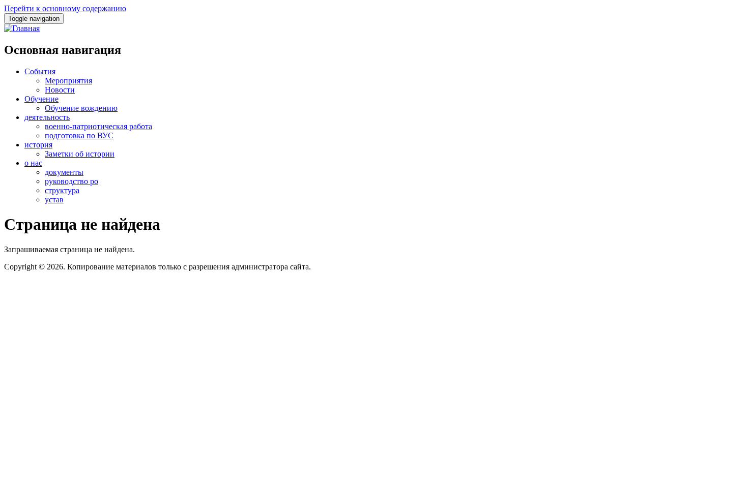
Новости (60, 89)
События (39, 71)
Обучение (41, 99)
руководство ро (71, 181)
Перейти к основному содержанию (65, 8)
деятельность (47, 117)
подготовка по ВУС (79, 135)
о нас (33, 163)
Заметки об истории (79, 153)
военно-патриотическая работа (98, 126)
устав (54, 199)
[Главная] (22, 28)
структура (62, 190)
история (38, 144)
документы (64, 172)
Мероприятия (68, 80)
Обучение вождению (81, 108)
